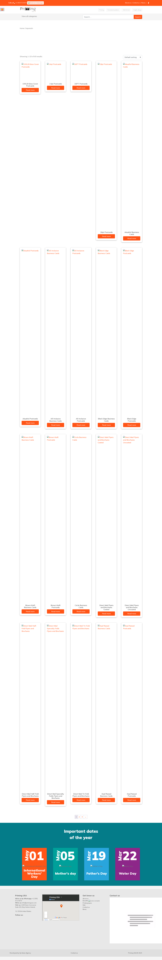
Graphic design (137, 10)
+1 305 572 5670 (21, 3)
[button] (7, 862)
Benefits (85, 922)
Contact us (136, 3)
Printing (101, 10)
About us (128, 3)
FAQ (84, 927)
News (143, 3)
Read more (30, 90)
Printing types (87, 925)
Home (22, 28)
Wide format (126, 10)
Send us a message (36, 3)
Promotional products (113, 10)
